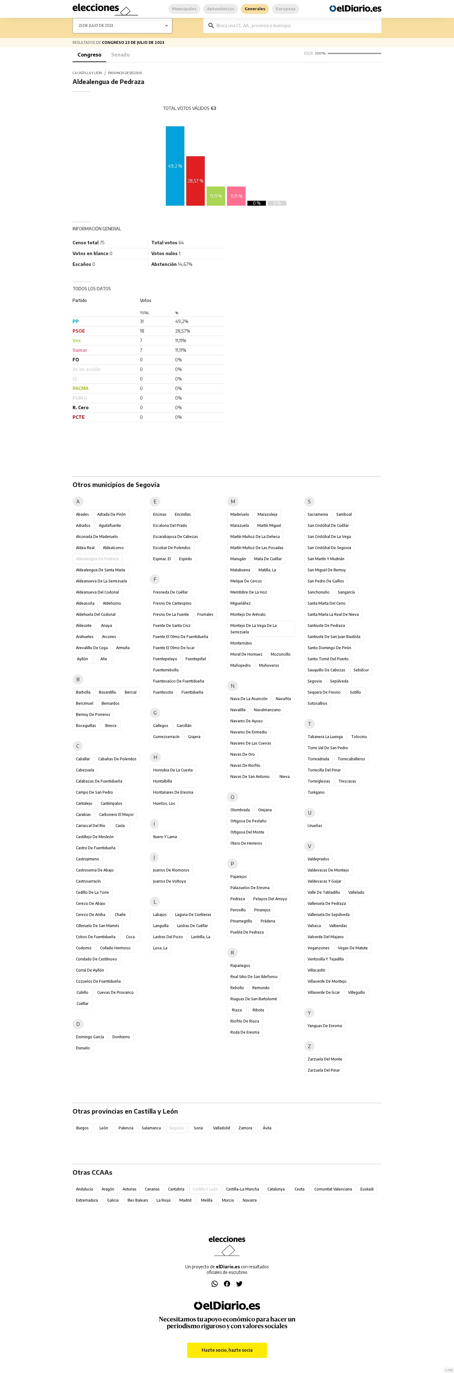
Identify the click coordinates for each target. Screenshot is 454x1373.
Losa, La (160, 948)
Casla (120, 825)
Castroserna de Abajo (95, 870)
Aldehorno (112, 603)
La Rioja (163, 1200)
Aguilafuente (110, 525)
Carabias (83, 814)
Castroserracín (88, 881)
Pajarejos (238, 876)
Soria (198, 1128)
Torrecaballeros (351, 759)
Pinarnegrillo (241, 921)
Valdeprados (318, 859)
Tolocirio (359, 736)
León (103, 1128)
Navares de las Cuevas (250, 743)
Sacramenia (318, 514)
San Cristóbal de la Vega (329, 536)
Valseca (314, 925)
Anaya (106, 625)
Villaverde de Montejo (327, 981)
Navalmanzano (267, 709)
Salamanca (151, 1128)
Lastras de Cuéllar (192, 925)
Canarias (152, 1189)
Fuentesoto (163, 692)
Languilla (161, 925)
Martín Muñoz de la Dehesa (255, 536)
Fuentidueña (192, 692)
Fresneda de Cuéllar (170, 592)
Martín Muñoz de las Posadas (257, 547)
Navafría (283, 698)
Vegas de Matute (353, 948)
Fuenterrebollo (166, 670)
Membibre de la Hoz (248, 592)
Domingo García (90, 1037)
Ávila (267, 1128)
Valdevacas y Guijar (324, 881)
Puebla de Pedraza (247, 932)
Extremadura (87, 1200)
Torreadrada (318, 759)
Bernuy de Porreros (93, 714)
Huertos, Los (164, 803)
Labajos (160, 914)
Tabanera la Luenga (325, 736)
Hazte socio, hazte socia (227, 1350)
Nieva (285, 776)
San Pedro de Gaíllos (326, 581)
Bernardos (111, 703)
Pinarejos (262, 910)
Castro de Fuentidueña (96, 848)
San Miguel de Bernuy (327, 570)
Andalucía (84, 1189)
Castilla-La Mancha (242, 1189)
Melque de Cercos (246, 581)
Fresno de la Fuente (171, 614)
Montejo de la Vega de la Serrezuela (253, 628)
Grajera (194, 736)
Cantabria (176, 1189)
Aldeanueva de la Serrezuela (101, 581)
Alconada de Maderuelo (97, 536)
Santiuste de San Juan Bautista (334, 636)
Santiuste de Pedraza (326, 625)
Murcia (228, 1200)
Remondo (261, 987)
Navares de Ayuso (246, 721)
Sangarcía (346, 592)
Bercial (131, 692)
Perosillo (238, 910)
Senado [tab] (120, 55)
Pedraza (237, 898)
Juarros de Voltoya (169, 881)
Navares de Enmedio (248, 732)
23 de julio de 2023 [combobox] (96, 25)
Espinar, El (162, 558)
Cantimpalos (111, 803)
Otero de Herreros (246, 843)
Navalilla (238, 709)
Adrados (83, 525)
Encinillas (183, 514)
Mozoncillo (281, 654)
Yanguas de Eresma (325, 1025)
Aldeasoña (85, 603)
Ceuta (300, 1189)
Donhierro (121, 1037)
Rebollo (237, 987)
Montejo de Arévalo (248, 614)
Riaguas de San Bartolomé (253, 999)
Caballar (83, 759)
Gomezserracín (166, 736)
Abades (82, 514)
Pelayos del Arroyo (270, 898)
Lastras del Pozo (168, 936)
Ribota (258, 1010)
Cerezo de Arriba (90, 914)
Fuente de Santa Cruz (172, 625)
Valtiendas (338, 925)
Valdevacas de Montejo (328, 870)
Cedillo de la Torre (92, 892)
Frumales (205, 614)
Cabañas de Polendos (117, 759)
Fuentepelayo (165, 659)
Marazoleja (267, 514)
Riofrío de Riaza (244, 1021)
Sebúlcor (361, 670)
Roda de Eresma (244, 1032)
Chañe (120, 914)
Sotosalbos (317, 703)
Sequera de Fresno (324, 692)
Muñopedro (240, 665)
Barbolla (83, 692)
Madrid (185, 1200)
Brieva (110, 725)
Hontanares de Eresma (173, 792)
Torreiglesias (319, 781)
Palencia (126, 1128)
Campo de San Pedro (94, 792)
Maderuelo (239, 514)
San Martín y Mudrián (326, 558)
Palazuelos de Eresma (250, 887)
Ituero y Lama (165, 836)
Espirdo (185, 558)
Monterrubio (241, 643)
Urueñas (315, 825)
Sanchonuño (319, 592)
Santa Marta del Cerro (327, 603)
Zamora (245, 1128)
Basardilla (107, 692)
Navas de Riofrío (245, 765)
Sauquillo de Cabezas (326, 670)
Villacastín (316, 970)
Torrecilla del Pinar (324, 770)
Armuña (123, 647)
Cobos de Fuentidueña (96, 936)
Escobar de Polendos (172, 547)
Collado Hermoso (115, 948)
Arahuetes (85, 636)
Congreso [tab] (89, 55)
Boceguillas (86, 725)
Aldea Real (85, 547)
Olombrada (240, 810)
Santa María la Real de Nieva (333, 614)
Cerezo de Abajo (90, 903)
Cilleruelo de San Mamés (97, 925)
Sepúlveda (339, 681)
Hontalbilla (162, 781)
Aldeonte (84, 625)
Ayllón (82, 659)
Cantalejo (84, 803)
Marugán (238, 558)
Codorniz (84, 948)
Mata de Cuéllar (268, 558)
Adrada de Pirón (111, 514)
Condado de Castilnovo (96, 959)
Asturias (130, 1189)
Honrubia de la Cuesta (173, 770)
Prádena (268, 921)
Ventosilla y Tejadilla (326, 959)
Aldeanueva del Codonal (97, 592)
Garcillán (184, 725)
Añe (103, 659)
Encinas (159, 514)
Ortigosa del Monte (247, 832)
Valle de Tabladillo (324, 892)
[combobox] (297, 25)
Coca (130, 936)
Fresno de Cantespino (172, 603)
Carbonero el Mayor (116, 814)
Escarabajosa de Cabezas (175, 536)
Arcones (109, 636)
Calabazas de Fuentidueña (99, 781)
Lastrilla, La (200, 936)
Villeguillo (356, 992)
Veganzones (319, 948)
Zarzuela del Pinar (324, 1070)
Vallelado (356, 892)
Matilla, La (267, 570)
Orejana (265, 810)
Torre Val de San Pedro (328, 747)
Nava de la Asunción (248, 698)
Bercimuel (84, 703)
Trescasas (347, 781)
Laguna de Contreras (193, 914)
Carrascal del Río (90, 825)
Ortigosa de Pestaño (248, 821)
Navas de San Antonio (250, 776)
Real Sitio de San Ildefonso (254, 976)
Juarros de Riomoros (171, 870)
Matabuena (240, 570)
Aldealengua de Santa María (100, 570)
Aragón (108, 1189)
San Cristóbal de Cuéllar (328, 525)
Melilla (206, 1200)
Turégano (316, 792)
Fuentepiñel (196, 659)
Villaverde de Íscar (324, 992)
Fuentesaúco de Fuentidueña (178, 681)
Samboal (344, 514)
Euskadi (367, 1189)
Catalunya (276, 1189)
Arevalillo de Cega (92, 647)
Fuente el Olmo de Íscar (174, 647)
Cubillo (82, 992)
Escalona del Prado (170, 525)
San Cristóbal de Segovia (329, 547)
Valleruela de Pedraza (327, 903)
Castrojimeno (87, 859)
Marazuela (239, 525)
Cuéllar (82, 1003)
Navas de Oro (242, 754)
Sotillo (355, 692)
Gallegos (160, 725)
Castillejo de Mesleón (95, 836)
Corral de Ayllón (90, 970)
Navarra (250, 1200)
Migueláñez (240, 603)
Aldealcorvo (113, 547)
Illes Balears (138, 1200)
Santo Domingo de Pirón (329, 647)
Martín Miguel (269, 525)
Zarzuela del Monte (325, 1059)
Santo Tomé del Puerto (328, 659)
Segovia (315, 681)
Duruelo (83, 1048)
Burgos (82, 1128)
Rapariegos (240, 965)
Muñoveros (269, 665)
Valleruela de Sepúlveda (329, 914)
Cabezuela (85, 770)
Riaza (237, 1010)
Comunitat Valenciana (333, 1189)
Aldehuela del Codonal (96, 614)
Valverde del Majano (326, 936)
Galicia (113, 1200)
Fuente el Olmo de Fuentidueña (180, 636)
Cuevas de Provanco (115, 992)
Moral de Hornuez (246, 654)
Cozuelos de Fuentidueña (98, 981)
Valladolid (221, 1128)
